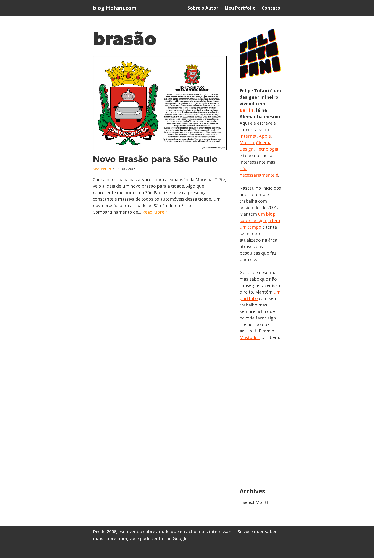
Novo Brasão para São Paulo (155, 159)
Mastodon (250, 337)
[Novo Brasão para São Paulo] (160, 103)
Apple (265, 136)
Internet (248, 136)
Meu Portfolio (240, 8)
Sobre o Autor (203, 8)
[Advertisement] (260, 414)
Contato (271, 8)
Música (247, 142)
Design (247, 149)
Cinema (263, 142)
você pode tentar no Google (158, 538)
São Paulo (102, 168)
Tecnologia (267, 149)
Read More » (155, 212)
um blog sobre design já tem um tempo (260, 220)
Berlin (246, 110)
